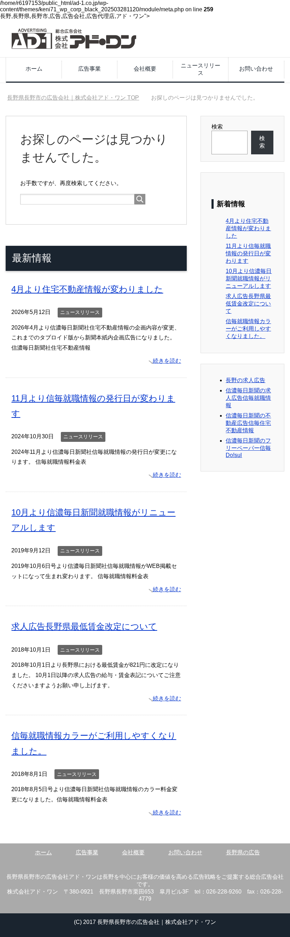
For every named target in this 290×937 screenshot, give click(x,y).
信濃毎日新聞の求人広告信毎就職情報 (248, 397)
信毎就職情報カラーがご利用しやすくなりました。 (248, 328)
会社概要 (145, 69)
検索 (217, 127)
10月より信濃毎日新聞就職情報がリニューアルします (249, 278)
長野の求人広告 (245, 380)
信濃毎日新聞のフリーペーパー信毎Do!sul (248, 448)
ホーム (33, 69)
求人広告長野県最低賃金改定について (84, 626)
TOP (73, 98)
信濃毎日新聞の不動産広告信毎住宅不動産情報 (248, 423)
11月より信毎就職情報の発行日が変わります (248, 253)
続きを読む (167, 361)
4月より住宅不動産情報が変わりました (87, 289)
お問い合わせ (256, 69)
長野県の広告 (243, 852)
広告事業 (89, 69)
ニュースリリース (200, 69)
